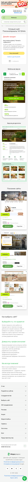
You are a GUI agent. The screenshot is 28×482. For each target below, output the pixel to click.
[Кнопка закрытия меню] (27, 1)
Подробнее (19, 226)
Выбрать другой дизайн (13, 56)
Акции (3, 414)
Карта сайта (14, 478)
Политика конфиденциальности (14, 476)
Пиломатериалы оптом (9, 259)
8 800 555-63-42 (17, 11)
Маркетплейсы (6, 419)
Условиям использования (12, 464)
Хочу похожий (13, 53)
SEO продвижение (7, 405)
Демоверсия (8, 226)
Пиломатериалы (7, 219)
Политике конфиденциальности (13, 462)
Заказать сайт (18, 12)
